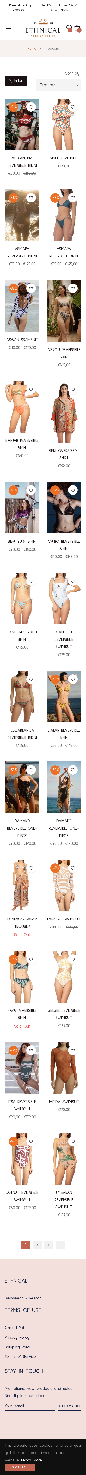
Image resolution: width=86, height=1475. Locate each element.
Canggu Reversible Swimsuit (64, 639)
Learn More (31, 1460)
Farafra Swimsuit (64, 919)
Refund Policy (17, 1328)
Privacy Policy (17, 1338)
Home (31, 48)
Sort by (72, 73)
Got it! (20, 1467)
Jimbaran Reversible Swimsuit (64, 1200)
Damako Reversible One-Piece (22, 828)
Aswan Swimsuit (22, 340)
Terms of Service (20, 1357)
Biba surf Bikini (22, 542)
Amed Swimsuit (63, 158)
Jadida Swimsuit (64, 1102)
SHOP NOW (59, 9)
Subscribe (69, 1406)
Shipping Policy (18, 1347)
